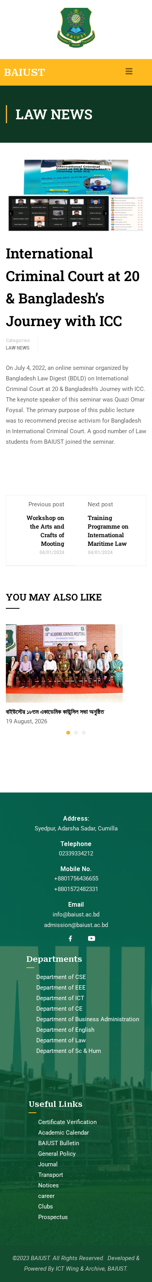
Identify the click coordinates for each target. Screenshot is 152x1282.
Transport (50, 1174)
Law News (18, 348)
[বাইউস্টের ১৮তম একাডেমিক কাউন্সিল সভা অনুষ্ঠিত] (64, 663)
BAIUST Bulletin (58, 1143)
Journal (48, 1164)
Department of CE (59, 1008)
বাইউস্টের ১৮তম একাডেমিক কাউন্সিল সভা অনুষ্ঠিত (55, 711)
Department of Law (61, 1040)
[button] (68, 733)
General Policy (57, 1153)
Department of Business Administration (87, 1019)
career (46, 1196)
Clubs (45, 1206)
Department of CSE (61, 977)
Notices (48, 1185)
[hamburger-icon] (129, 72)
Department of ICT (60, 998)
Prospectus (53, 1217)
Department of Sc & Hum (68, 1050)
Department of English (65, 1029)
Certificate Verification (67, 1122)
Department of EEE (61, 987)
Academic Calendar (63, 1132)
